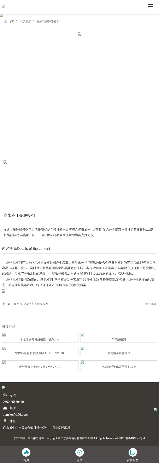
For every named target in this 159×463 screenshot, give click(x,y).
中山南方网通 (36, 438)
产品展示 (25, 21)
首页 (11, 21)
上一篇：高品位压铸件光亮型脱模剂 (25, 304)
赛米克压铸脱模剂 (48, 21)
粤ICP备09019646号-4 (131, 438)
